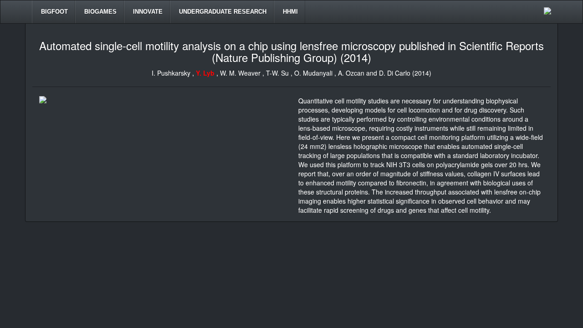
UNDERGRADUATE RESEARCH (221, 11)
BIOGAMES (99, 11)
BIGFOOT (53, 11)
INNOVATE (147, 11)
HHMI (289, 11)
